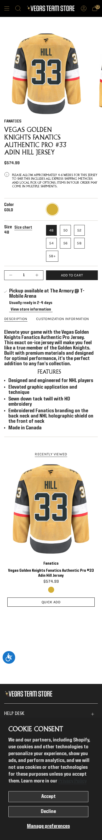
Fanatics (12, 121)
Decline (48, 811)
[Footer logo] (29, 694)
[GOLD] (51, 590)
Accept (48, 796)
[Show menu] (7, 8)
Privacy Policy (72, 781)
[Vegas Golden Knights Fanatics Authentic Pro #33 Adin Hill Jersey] (51, 509)
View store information (31, 309)
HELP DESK (14, 714)
